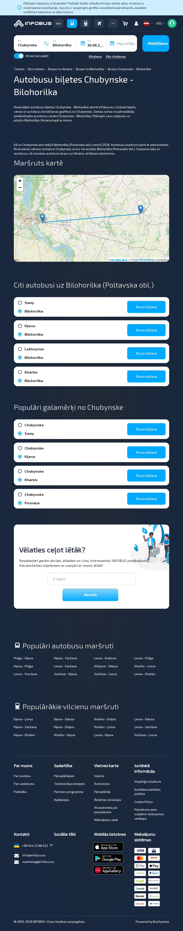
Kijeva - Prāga (23, 666)
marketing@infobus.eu (38, 862)
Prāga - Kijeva (23, 658)
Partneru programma (68, 792)
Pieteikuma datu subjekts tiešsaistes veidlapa (149, 814)
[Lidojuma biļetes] (99, 23)
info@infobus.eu (34, 855)
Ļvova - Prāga (143, 658)
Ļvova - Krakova (105, 658)
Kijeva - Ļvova (23, 719)
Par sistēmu (22, 776)
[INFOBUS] (33, 23)
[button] (113, 23)
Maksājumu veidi (106, 820)
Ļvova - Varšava (65, 666)
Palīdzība (20, 792)
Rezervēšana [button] (146, 307)
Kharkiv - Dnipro (105, 719)
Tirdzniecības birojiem (69, 784)
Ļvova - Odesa (144, 719)
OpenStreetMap (143, 259)
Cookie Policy (143, 802)
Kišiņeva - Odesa (106, 666)
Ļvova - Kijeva (103, 735)
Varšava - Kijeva (65, 674)
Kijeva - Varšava (65, 658)
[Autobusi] (72, 23)
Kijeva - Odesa (64, 719)
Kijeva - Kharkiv (24, 735)
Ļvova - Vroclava (25, 674)
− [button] (20, 187)
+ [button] (20, 181)
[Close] (163, 7)
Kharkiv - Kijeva (64, 735)
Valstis (99, 776)
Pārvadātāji (102, 792)
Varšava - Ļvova (105, 674)
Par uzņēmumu (24, 784)
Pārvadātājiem (64, 776)
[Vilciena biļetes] (86, 23)
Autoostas (102, 784)
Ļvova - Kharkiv (144, 674)
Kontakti (21, 834)
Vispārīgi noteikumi (147, 781)
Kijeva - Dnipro (64, 727)
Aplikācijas (61, 800)
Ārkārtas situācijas (107, 800)
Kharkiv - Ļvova (144, 666)
